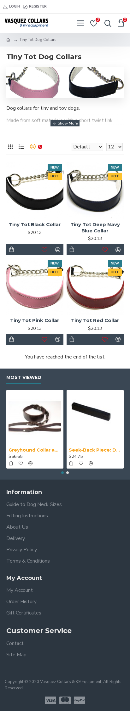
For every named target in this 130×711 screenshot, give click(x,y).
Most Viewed (23, 377)
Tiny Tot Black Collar (35, 224)
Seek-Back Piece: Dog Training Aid (95, 450)
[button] (62, 472)
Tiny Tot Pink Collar (34, 320)
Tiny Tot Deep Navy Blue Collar (95, 227)
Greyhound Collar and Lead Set (35, 450)
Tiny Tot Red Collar (95, 320)
